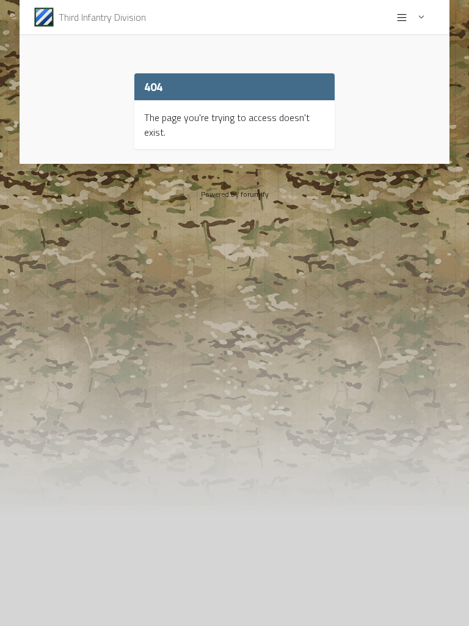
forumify (255, 194)
